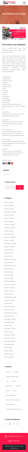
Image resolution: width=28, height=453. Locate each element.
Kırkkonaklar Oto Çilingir (10, 328)
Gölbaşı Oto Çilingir (8, 231)
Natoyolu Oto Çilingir (9, 291)
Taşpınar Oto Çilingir (9, 354)
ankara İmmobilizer (10, 395)
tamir (7, 381)
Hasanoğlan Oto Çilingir (10, 319)
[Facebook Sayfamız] (13, 423)
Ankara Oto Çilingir (8, 202)
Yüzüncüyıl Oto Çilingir (9, 306)
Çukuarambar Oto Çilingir (10, 243)
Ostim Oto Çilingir (8, 332)
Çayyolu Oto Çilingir (9, 234)
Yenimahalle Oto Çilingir (10, 212)
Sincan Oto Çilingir (8, 221)
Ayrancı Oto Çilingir (8, 262)
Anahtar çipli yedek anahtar (12, 400)
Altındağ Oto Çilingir (9, 215)
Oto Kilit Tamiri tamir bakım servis (14, 409)
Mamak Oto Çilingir (8, 209)
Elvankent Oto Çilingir (9, 287)
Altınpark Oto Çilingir (9, 309)
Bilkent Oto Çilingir (8, 253)
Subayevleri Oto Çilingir (9, 335)
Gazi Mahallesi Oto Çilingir (10, 313)
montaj (14, 381)
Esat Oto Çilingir (8, 303)
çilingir (15, 390)
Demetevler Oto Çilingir (9, 284)
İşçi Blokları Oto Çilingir (9, 341)
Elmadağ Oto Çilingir (9, 322)
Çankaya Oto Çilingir (9, 205)
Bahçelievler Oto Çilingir (10, 265)
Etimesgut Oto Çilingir (9, 227)
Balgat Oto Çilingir (8, 272)
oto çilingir (6, 174)
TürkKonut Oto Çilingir (9, 338)
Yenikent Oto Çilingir (9, 344)
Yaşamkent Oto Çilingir (9, 237)
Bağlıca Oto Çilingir (8, 268)
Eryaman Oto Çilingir (9, 316)
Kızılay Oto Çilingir (8, 350)
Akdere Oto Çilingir (8, 294)
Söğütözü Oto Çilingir (9, 246)
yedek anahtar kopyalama (12, 376)
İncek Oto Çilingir (8, 256)
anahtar (8, 372)
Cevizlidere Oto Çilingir (9, 281)
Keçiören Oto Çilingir (9, 218)
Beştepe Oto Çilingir (9, 250)
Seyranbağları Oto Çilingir (10, 297)
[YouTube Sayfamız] (9, 423)
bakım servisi (9, 386)
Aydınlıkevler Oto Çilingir (10, 259)
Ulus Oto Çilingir (8, 347)
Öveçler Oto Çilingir (8, 357)
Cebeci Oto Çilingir (8, 278)
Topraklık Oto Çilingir (9, 300)
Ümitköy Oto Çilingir (9, 240)
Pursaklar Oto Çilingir (9, 224)
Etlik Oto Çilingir (8, 325)
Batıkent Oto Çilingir (9, 275)
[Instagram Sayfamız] (17, 423)
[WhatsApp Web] (5, 423)
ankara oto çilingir (10, 404)
